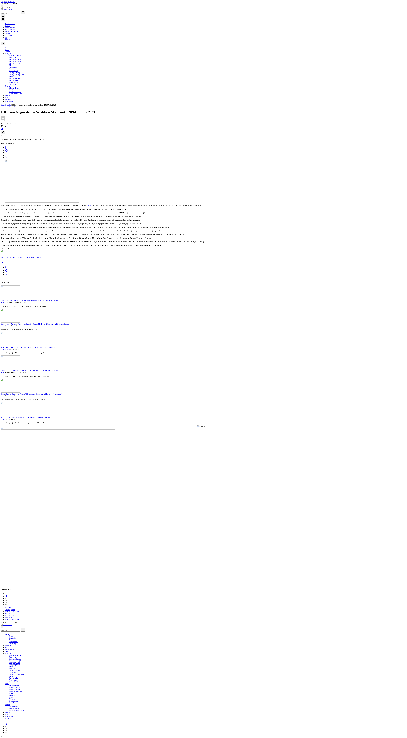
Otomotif (12, 640)
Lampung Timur (14, 663)
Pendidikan (17, 107)
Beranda (8, 645)
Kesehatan (12, 638)
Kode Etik (8, 608)
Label (7, 684)
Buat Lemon (13, 701)
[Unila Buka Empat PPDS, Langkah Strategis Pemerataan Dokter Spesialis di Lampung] (10, 299)
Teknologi (12, 644)
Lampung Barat (14, 678)
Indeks (7, 26)
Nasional (8, 651)
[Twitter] (6, 150)
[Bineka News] (6, 10)
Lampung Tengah (15, 661)
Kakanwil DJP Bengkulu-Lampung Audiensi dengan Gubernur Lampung (25, 417)
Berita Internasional (11, 31)
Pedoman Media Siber (12, 612)
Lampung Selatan (15, 659)
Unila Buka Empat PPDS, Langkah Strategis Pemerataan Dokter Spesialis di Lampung (30, 300)
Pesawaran (13, 657)
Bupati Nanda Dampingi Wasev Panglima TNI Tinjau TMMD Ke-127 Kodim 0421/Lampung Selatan (35, 324)
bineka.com (5, 122)
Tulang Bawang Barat (16, 674)
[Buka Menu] (3, 19)
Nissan (7, 33)
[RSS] (6, 604)
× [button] (2, 627)
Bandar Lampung (15, 655)
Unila (89, 205)
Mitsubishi (8, 35)
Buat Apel (12, 703)
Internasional (13, 642)
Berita (3, 107)
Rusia (7, 37)
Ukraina (7, 39)
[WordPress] (6, 600)
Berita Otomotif (10, 28)
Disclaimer (8, 617)
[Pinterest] (6, 598)
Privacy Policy (10, 615)
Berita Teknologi (10, 29)
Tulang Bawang (14, 670)
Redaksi (7, 613)
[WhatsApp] (6, 157)
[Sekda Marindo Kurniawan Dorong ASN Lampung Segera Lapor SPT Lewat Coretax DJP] (10, 392)
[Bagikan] (3, 132)
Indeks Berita (13, 707)
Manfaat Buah (10, 24)
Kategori (8, 634)
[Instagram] (6, 602)
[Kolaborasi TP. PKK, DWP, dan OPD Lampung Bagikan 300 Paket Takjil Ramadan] (10, 345)
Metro (11, 666)
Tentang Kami (10, 610)
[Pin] (6, 155)
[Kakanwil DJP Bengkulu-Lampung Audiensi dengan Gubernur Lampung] (10, 415)
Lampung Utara (14, 665)
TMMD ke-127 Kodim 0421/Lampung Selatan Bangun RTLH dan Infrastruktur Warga (30, 370)
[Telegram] (6, 152)
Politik (7, 714)
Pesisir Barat (13, 682)
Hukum (7, 712)
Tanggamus (13, 672)
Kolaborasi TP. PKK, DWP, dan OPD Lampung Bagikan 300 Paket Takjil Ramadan (29, 347)
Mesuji (11, 676)
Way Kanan (13, 680)
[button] (23, 12)
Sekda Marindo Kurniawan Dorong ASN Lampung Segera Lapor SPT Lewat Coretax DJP (31, 394)
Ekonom (8, 718)
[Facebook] (5, 147)
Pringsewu (12, 668)
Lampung (8, 653)
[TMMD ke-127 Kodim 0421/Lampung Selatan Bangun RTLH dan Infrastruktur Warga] (10, 369)
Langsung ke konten (8, 2)
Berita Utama (9, 107)
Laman (7, 705)
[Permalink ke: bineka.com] (3, 120)
